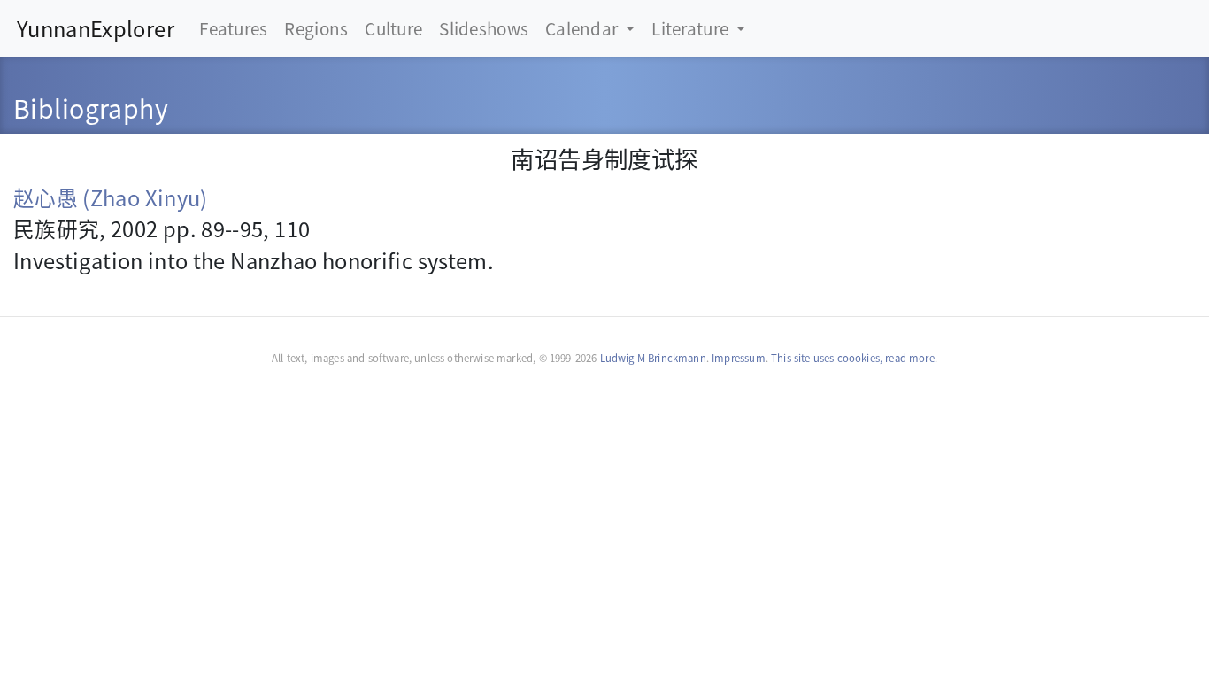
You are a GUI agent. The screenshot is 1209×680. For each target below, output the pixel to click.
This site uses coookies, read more (853, 358)
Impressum (739, 358)
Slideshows (483, 28)
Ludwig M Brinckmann (653, 358)
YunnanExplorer (95, 28)
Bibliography (90, 107)
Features (233, 28)
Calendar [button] (583, 28)
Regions (316, 28)
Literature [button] (691, 28)
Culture (393, 28)
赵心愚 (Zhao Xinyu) (110, 197)
